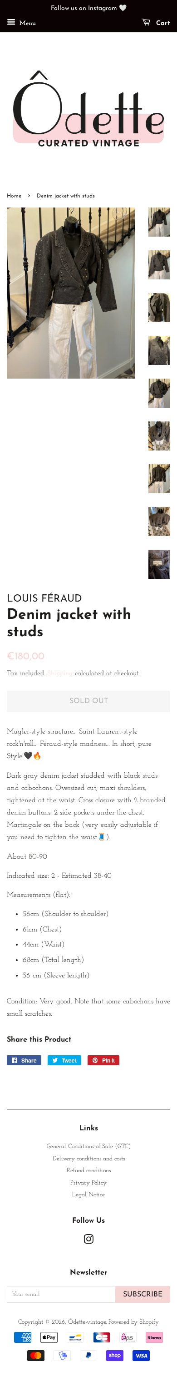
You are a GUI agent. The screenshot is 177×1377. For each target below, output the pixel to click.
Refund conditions (89, 1171)
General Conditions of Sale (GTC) (89, 1146)
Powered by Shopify (133, 1322)
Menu (27, 23)
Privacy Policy (88, 1183)
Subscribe (142, 1294)
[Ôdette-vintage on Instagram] (88, 1242)
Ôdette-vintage (87, 1322)
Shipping (60, 673)
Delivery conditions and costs (89, 1159)
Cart (162, 23)
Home (14, 196)
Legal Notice (88, 1195)
